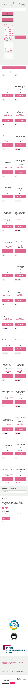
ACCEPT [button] (12, 683)
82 (16, 482)
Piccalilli (20, 316)
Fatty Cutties (8, 87)
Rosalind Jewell (7, 424)
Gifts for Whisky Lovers (7, 663)
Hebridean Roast (7, 140)
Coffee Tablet (20, 188)
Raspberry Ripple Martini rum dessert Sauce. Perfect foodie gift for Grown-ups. (20, 419)
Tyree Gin (8, 291)
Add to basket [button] (8, 95)
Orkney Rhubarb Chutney (7, 188)
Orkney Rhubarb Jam (7, 242)
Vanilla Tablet (8, 162)
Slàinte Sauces (20, 167)
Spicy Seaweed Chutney (7, 316)
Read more (7, 144)
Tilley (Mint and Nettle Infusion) (20, 445)
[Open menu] (7, 14)
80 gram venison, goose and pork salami (20, 340)
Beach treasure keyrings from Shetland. (7, 340)
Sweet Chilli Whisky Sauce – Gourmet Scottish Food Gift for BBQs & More (8, 366)
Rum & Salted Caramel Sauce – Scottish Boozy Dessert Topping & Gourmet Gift (20, 214)
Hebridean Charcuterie (20, 344)
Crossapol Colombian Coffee (7, 136)
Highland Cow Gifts (13, 662)
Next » (20, 482)
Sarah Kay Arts (7, 344)
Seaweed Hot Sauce (20, 469)
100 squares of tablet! (8, 469)
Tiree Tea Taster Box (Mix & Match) (20, 392)
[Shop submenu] (7, 41)
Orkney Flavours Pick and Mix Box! (20, 112)
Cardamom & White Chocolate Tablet (20, 267)
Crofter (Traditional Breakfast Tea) (20, 242)
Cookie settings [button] (5, 683)
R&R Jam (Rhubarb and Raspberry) (20, 87)
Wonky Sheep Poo (8, 445)
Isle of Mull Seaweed (7, 319)
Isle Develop (15, 500)
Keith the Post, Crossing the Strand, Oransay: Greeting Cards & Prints (7, 419)
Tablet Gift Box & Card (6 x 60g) (7, 392)
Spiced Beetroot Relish (20, 136)
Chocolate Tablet (7, 267)
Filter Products (14, 67)
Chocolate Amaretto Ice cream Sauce (20, 292)
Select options (20, 120)
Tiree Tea (20, 246)
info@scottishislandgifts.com (18, 513)
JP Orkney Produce (8, 90)
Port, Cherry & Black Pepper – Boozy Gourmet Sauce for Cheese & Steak (20, 162)
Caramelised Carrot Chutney (8, 112)
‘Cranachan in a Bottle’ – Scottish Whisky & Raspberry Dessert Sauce (20, 366)
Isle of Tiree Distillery (7, 295)
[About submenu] (8, 52)
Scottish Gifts (5, 662)
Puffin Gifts (20, 662)
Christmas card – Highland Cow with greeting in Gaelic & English (8, 214)
